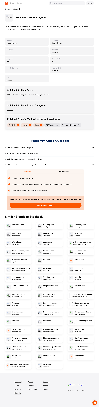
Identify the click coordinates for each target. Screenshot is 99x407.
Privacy (46, 386)
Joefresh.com (80, 251)
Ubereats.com (49, 355)
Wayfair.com (17, 242)
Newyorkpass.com (19, 338)
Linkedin (18, 393)
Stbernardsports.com (52, 347)
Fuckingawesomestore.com (83, 303)
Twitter (17, 386)
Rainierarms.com (81, 338)
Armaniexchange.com (21, 268)
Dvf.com (46, 259)
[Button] (51, 3)
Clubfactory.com (50, 294)
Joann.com (47, 242)
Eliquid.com (79, 268)
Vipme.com (79, 355)
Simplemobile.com (50, 286)
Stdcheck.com (11, 43)
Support (46, 382)
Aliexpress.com (18, 225)
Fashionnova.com (50, 303)
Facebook (18, 382)
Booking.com (48, 225)
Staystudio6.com (19, 347)
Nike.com (78, 233)
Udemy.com (48, 233)
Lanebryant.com (18, 329)
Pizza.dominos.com (51, 338)
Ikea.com (47, 320)
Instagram (18, 389)
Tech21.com (16, 355)
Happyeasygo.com (51, 312)
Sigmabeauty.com (19, 259)
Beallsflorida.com (19, 294)
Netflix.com (79, 329)
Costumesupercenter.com (82, 294)
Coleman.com (49, 251)
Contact (31, 386)
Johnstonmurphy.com (83, 320)
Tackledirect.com (82, 347)
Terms (45, 389)
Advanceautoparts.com (83, 242)
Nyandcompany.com (20, 251)
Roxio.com (47, 268)
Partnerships (32, 389)
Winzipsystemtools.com (20, 364)
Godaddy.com (80, 225)
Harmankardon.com (20, 286)
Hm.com (15, 320)
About (30, 382)
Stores (7, 9)
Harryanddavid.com (83, 312)
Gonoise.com (17, 312)
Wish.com (47, 364)
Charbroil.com (49, 277)
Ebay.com (16, 303)
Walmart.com (17, 233)
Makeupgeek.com (50, 329)
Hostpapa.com (18, 277)
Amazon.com (80, 286)
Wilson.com (79, 259)
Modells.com (80, 277)
